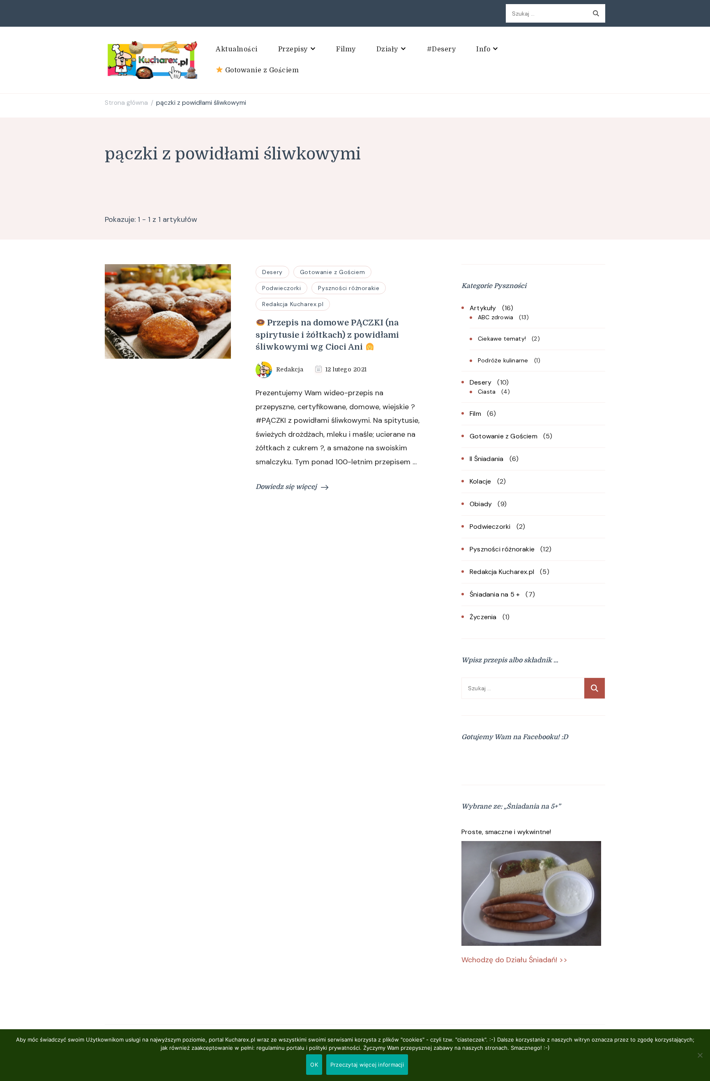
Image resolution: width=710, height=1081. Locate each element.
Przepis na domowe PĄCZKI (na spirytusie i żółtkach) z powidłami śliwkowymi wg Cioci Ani (327, 335)
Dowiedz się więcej (286, 487)
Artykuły (483, 308)
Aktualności (237, 49)
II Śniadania (486, 458)
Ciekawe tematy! (502, 338)
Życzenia (483, 617)
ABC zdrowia (495, 317)
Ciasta (487, 391)
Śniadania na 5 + (495, 594)
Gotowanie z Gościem (261, 70)
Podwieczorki (281, 288)
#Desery (441, 49)
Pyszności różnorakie (348, 288)
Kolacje (480, 481)
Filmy (346, 49)
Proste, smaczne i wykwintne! (506, 831)
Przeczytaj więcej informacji (367, 1064)
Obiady (481, 504)
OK (314, 1064)
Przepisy (293, 49)
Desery (272, 272)
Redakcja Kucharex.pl (292, 304)
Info (483, 49)
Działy (387, 49)
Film (475, 413)
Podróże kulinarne (503, 360)
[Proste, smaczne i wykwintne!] (531, 893)
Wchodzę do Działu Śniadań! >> (514, 960)
